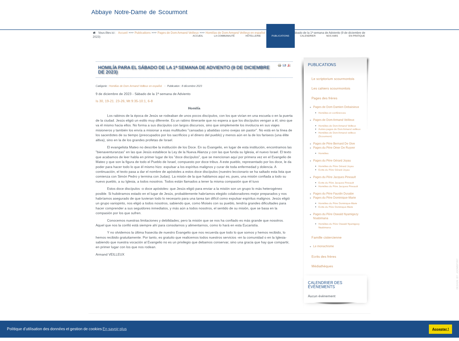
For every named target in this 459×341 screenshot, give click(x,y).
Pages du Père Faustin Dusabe (333, 193)
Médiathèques (322, 266)
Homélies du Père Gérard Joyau (336, 166)
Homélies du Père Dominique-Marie (337, 203)
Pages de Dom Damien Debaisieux (336, 107)
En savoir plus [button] (115, 329)
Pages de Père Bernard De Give (334, 143)
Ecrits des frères (323, 256)
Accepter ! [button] (440, 329)
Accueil (198, 35)
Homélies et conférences (332, 113)
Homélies (323, 153)
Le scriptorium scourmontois (332, 79)
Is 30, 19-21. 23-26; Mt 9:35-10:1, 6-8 (124, 101)
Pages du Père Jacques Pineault (334, 177)
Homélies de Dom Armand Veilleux (337, 125)
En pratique (357, 35)
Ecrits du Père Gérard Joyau (334, 169)
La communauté (224, 35)
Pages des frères (324, 98)
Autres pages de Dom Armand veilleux (339, 129)
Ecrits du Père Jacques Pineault (336, 182)
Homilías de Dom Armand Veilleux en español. (135, 85)
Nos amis (332, 35)
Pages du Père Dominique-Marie (334, 197)
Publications (280, 35)
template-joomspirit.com (457, 274)
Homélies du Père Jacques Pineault (338, 186)
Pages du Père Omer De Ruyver (334, 147)
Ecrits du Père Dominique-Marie (335, 207)
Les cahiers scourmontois (330, 88)
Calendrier (308, 35)
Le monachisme (323, 246)
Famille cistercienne (326, 237)
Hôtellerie (253, 35)
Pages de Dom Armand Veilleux (333, 119)
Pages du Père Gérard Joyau (332, 160)
